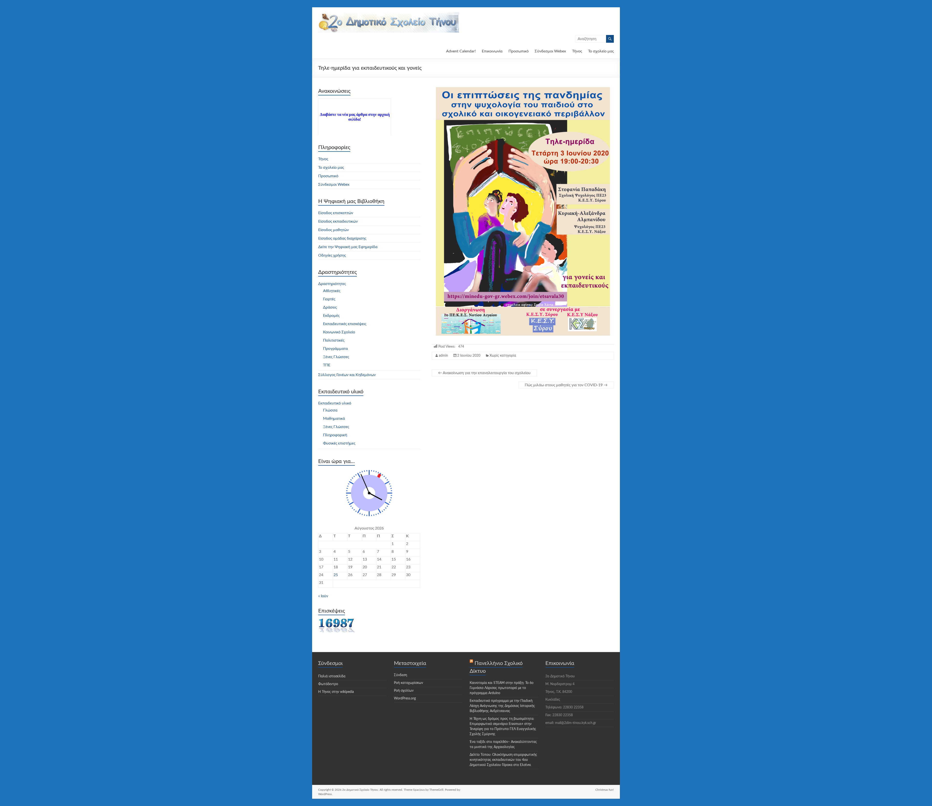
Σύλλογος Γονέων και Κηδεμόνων (347, 375)
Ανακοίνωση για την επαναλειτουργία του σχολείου (484, 373)
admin (443, 355)
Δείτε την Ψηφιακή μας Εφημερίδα (347, 247)
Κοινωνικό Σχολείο (339, 332)
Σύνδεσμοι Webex (550, 51)
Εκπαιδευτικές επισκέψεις (344, 324)
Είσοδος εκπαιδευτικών (338, 221)
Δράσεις (330, 307)
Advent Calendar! (461, 51)
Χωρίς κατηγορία (503, 355)
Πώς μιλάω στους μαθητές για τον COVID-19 (566, 385)
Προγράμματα (335, 349)
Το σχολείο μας (601, 51)
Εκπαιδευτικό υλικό (334, 403)
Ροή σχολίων (404, 690)
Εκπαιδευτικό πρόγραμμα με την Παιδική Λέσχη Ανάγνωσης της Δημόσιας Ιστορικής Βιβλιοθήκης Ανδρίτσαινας (502, 706)
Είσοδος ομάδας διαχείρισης (342, 238)
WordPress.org (405, 698)
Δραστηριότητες (332, 284)
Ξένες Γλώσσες (336, 357)
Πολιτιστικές (333, 340)
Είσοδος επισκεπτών (335, 213)
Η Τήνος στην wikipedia (336, 692)
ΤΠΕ (326, 365)
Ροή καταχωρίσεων (408, 683)
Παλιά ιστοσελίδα (331, 676)
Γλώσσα (330, 410)
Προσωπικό (518, 51)
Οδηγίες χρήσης (332, 255)
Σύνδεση (400, 675)
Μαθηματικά (334, 418)
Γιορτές (329, 299)
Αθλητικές (331, 291)
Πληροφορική (335, 435)
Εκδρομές (331, 316)
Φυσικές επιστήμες (339, 443)
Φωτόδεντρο (328, 684)
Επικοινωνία (492, 51)
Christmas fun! (604, 789)
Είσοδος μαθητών (333, 230)
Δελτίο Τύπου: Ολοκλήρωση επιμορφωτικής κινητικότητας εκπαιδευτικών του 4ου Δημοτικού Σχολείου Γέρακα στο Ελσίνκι (503, 760)
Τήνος (577, 51)
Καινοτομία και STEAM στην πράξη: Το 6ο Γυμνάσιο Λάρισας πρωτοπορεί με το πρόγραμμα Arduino (501, 688)
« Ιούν (323, 596)
